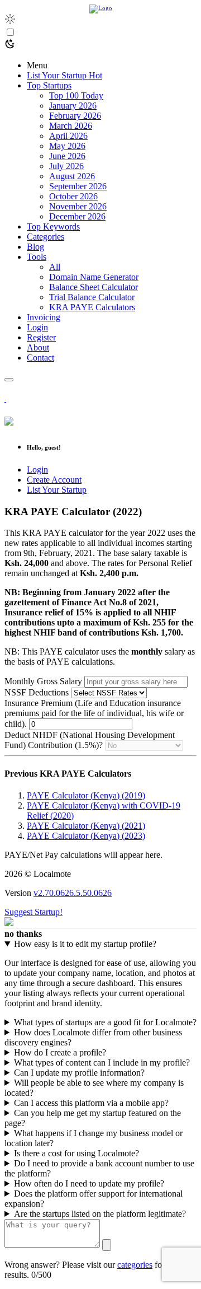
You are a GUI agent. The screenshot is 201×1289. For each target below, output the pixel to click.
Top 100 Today (76, 95)
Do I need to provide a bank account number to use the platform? (99, 1168)
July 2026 (66, 166)
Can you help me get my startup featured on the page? (92, 1118)
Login (37, 469)
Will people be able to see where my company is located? (94, 1087)
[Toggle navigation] (8, 379)
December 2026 (77, 216)
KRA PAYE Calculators (92, 307)
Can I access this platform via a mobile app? (91, 1103)
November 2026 (78, 206)
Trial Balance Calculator (92, 297)
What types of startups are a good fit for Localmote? (105, 1022)
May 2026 (67, 146)
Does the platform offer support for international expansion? (93, 1198)
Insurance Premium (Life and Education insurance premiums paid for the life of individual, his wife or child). (94, 713)
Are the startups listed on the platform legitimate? (100, 1213)
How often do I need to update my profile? (89, 1183)
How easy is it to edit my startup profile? (85, 944)
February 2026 (75, 115)
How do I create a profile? (60, 1052)
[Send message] (106, 1245)
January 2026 (73, 105)
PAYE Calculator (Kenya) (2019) (86, 795)
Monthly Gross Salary (43, 681)
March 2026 (70, 125)
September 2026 (78, 186)
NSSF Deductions (37, 692)
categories (134, 1264)
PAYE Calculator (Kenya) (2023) (86, 835)
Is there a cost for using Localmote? (76, 1153)
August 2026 (72, 176)
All (54, 267)
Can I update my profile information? (79, 1072)
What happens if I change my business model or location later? (93, 1138)
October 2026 (73, 196)
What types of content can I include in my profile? (102, 1062)
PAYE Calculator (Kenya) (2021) (86, 825)
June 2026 (67, 156)
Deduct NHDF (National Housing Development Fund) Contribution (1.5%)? (89, 740)
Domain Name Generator (93, 277)
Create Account (54, 479)
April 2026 (68, 136)
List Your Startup (57, 489)
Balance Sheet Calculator (93, 287)
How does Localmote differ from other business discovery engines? (93, 1037)
